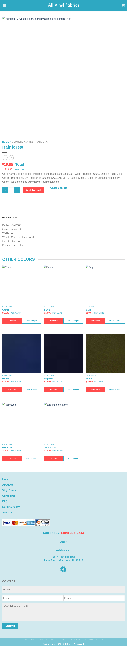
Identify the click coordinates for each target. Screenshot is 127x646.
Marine (5, 378)
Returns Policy (11, 507)
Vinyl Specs (9, 490)
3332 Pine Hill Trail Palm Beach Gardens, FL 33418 (63, 558)
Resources (77, 639)
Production (46, 639)
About (34, 639)
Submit (10, 626)
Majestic (48, 378)
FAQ (4, 501)
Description (9, 217)
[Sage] (105, 284)
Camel (5, 310)
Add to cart (33, 190)
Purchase (12, 321)
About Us (7, 484)
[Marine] (21, 353)
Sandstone (50, 447)
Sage (88, 310)
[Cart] (123, 5)
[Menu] (4, 5)
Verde (89, 378)
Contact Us (8, 496)
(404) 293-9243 (72, 532)
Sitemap (7, 512)
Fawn (47, 310)
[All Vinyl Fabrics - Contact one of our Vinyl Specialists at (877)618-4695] (63, 5)
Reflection (7, 447)
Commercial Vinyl (22, 142)
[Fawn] (63, 284)
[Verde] (105, 353)
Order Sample (58, 188)
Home (5, 142)
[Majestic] (63, 353)
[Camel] (21, 284)
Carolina (41, 142)
